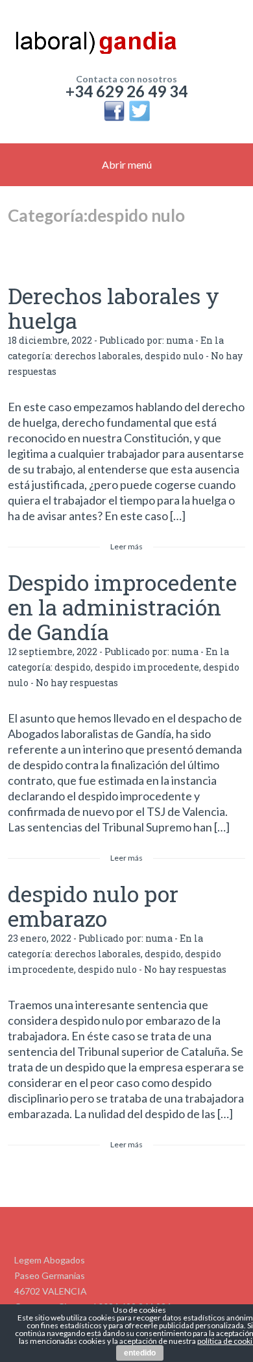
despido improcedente (147, 667)
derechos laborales (97, 356)
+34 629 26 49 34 (126, 91)
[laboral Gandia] (127, 38)
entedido (140, 1352)
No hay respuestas (77, 682)
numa (179, 340)
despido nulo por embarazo (93, 906)
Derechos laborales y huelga (113, 308)
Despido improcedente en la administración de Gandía (122, 607)
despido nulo (174, 356)
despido (72, 667)
